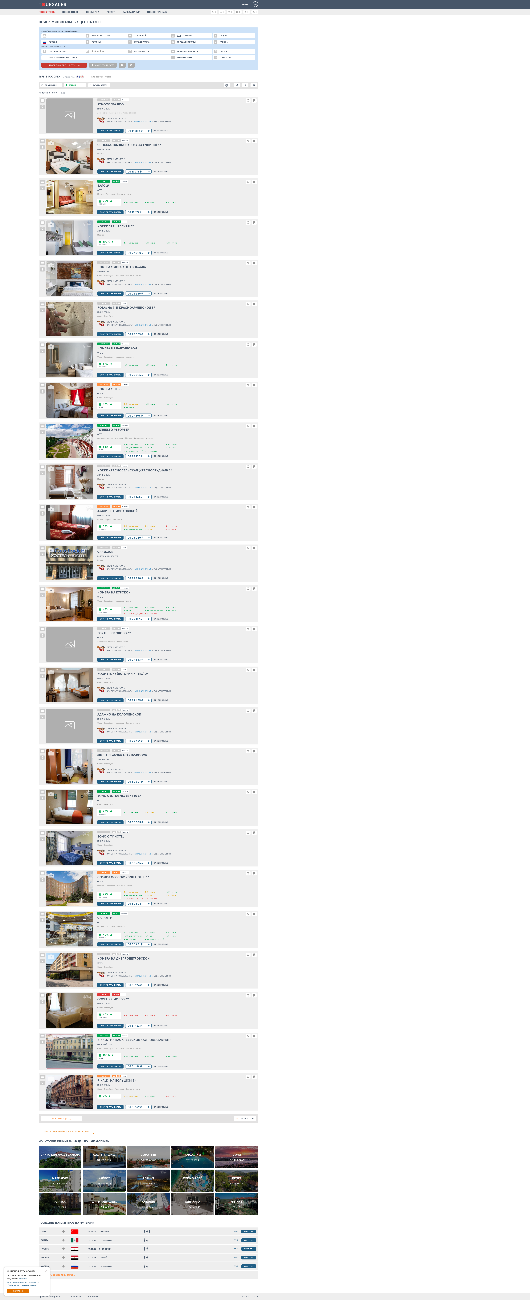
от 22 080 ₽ (135, 253)
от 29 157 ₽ (135, 619)
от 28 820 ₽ (135, 578)
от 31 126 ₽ (135, 985)
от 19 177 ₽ (134, 212)
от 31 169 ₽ (135, 1066)
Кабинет (245, 4)
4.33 (118, 221)
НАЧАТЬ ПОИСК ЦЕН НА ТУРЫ (62, 65)
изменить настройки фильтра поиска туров (66, 1131)
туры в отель (110, 130)
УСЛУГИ (111, 12)
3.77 (117, 872)
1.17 (117, 994)
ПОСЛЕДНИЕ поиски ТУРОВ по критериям (66, 1223)
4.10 (117, 588)
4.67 (118, 344)
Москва (45, 1248)
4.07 (118, 425)
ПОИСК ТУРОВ (47, 12)
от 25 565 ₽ (135, 334)
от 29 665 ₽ (135, 700)
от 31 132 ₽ (135, 1026)
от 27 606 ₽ (135, 416)
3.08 (118, 506)
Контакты (93, 1296)
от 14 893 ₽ (135, 131)
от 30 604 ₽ (135, 904)
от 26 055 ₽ (135, 375)
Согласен (18, 1291)
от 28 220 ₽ (135, 538)
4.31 (117, 181)
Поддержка (75, 1296)
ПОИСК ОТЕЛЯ (70, 12)
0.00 (118, 99)
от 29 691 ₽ (135, 741)
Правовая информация (50, 1296)
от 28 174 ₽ (135, 497)
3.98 (118, 384)
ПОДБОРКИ (92, 12)
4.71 (117, 913)
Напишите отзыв (142, 121)
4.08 (118, 791)
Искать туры (248, 1231)
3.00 (118, 1076)
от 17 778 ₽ (135, 171)
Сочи (43, 1231)
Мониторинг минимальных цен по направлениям (74, 1141)
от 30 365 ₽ (135, 822)
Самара (44, 1240)
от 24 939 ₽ (135, 293)
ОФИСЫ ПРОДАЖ (157, 12)
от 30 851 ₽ (135, 944)
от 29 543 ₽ (135, 660)
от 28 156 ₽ (135, 456)
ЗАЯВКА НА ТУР (131, 12)
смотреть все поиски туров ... (58, 1275)
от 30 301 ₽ (135, 782)
